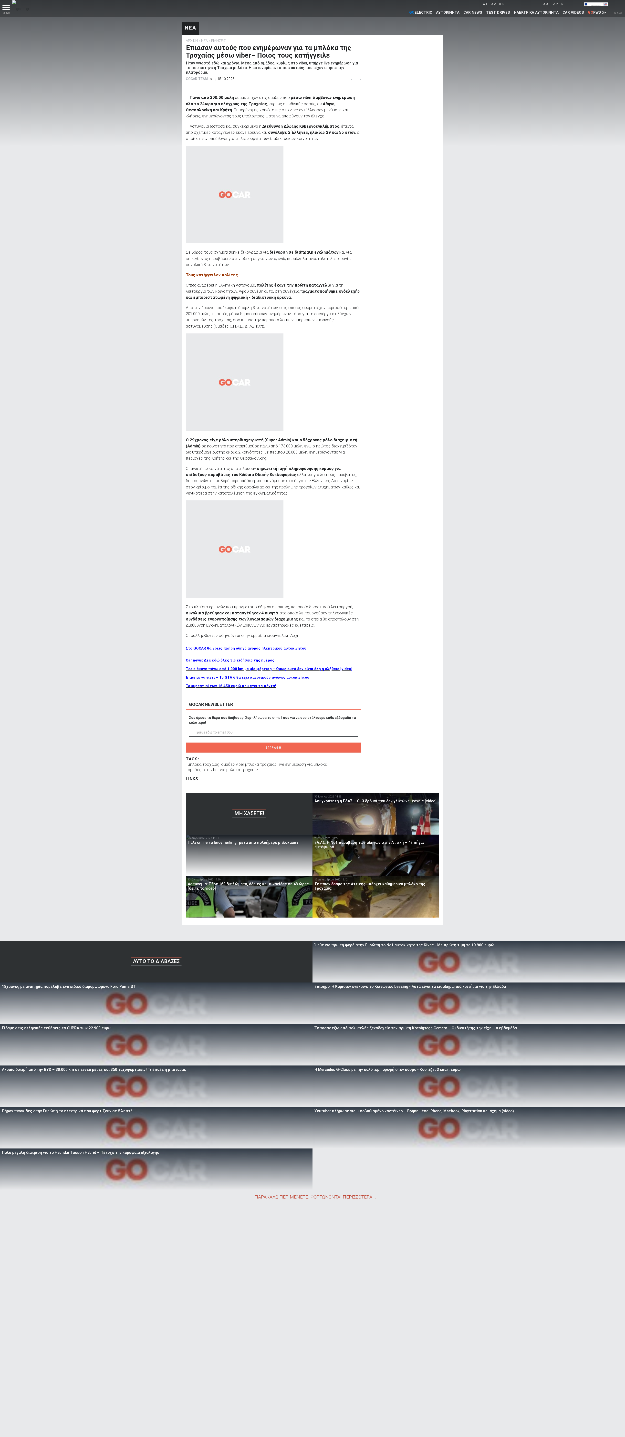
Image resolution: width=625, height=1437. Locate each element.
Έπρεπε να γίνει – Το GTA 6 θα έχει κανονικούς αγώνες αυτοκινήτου (247, 677)
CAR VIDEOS (573, 12)
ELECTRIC (420, 12)
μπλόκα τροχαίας (203, 764)
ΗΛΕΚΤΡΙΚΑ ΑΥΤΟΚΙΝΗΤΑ (536, 12)
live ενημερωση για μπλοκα (303, 764)
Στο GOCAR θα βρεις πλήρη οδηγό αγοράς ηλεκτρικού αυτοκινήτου (246, 648)
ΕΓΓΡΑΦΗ (273, 747)
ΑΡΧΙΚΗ (192, 41)
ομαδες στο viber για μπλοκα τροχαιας (223, 769)
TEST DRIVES (498, 12)
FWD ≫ (597, 12)
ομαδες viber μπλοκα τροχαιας (249, 764)
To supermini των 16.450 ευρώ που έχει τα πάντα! (231, 686)
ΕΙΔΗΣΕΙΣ (218, 41)
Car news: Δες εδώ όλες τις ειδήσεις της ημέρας (230, 660)
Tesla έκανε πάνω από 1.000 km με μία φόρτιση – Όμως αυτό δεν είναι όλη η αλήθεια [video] (269, 669)
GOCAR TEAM (197, 79)
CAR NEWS (472, 12)
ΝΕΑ (190, 28)
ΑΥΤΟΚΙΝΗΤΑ (447, 12)
